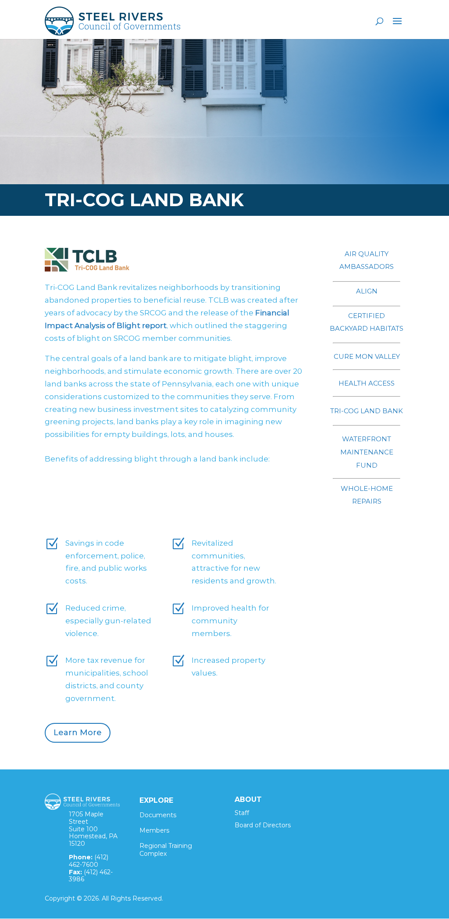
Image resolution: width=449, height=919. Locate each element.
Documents (157, 815)
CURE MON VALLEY (367, 356)
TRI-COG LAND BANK (366, 411)
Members (154, 830)
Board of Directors (263, 825)
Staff (242, 813)
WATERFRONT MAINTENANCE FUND (366, 452)
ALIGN (367, 291)
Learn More (77, 732)
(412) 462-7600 (88, 861)
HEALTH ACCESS (367, 383)
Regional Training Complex (165, 850)
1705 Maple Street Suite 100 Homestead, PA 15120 (93, 828)
